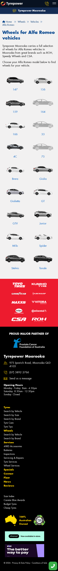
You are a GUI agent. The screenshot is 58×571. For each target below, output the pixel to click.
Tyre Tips (8, 426)
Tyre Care (9, 422)
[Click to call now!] (47, 3)
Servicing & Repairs (14, 457)
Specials (9, 469)
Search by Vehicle (13, 411)
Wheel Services (11, 465)
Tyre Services (10, 461)
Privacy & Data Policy (21, 563)
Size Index (9, 496)
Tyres (7, 407)
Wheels (8, 430)
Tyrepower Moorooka (31, 10)
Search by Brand (12, 419)
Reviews (9, 485)
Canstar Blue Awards (14, 500)
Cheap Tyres (10, 507)
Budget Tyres (10, 504)
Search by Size (11, 415)
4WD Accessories (13, 446)
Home (8, 21)
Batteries (8, 450)
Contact (8, 473)
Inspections (9, 454)
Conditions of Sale (39, 563)
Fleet (7, 477)
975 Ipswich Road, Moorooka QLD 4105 (30, 364)
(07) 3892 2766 (19, 372)
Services (9, 442)
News (7, 481)
